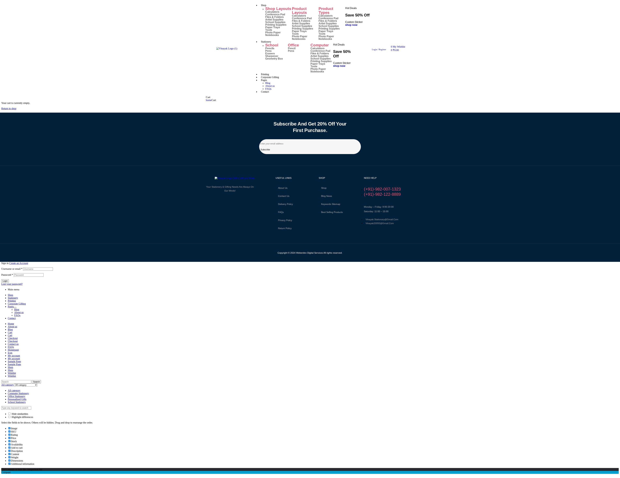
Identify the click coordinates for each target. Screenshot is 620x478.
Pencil (291, 48)
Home (11, 323)
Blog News (326, 196)
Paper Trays (272, 27)
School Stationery (17, 402)
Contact (12, 318)
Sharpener (271, 56)
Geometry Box (274, 58)
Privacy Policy (285, 220)
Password (7, 274)
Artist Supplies (274, 19)
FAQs (281, 212)
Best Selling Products (332, 212)
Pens (268, 51)
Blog (16, 309)
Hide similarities (19, 414)
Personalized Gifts (17, 399)
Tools (268, 30)
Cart (10, 332)
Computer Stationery (18, 393)
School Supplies (275, 22)
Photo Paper (273, 32)
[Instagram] (217, 199)
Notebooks (272, 35)
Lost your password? (12, 284)
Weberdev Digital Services (309, 253)
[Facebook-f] (206, 199)
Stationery (13, 298)
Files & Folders (274, 17)
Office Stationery (16, 396)
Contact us (283, 196)
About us (282, 188)
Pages (11, 306)
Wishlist (12, 373)
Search (36, 382)
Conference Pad (275, 14)
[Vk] (223, 199)
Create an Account (18, 263)
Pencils (269, 48)
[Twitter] (212, 199)
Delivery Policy (285, 204)
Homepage (13, 349)
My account (14, 355)
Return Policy (285, 228)
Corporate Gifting (17, 303)
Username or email (11, 268)
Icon (10, 352)
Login (5, 281)
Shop (323, 188)
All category (14, 390)
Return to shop (8, 108)
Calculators (272, 12)
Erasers (270, 53)
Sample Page (14, 361)
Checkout (13, 338)
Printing (12, 300)
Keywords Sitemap (330, 204)
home (209, 100)
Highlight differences (22, 417)
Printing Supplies (275, 25)
